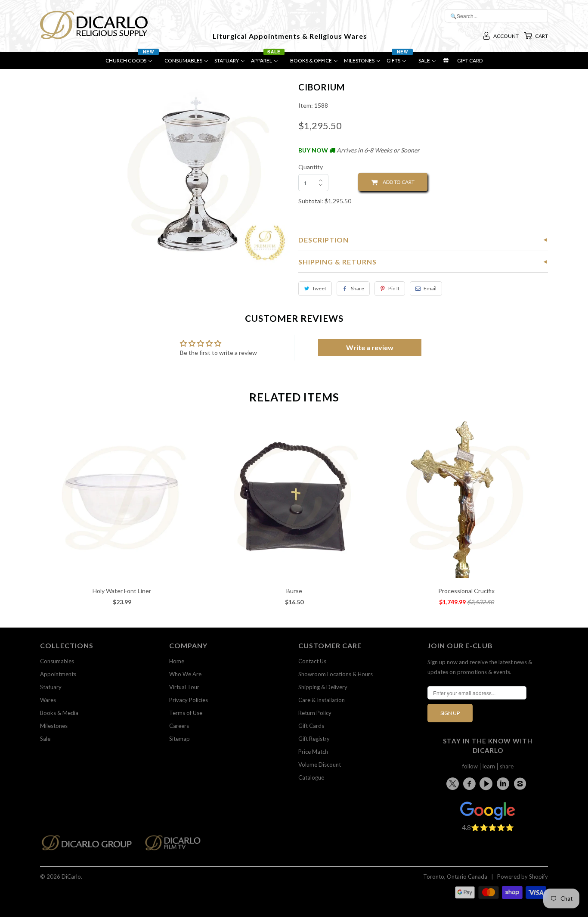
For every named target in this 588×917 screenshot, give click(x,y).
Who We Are (185, 674)
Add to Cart (396, 182)
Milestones (54, 725)
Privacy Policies (188, 699)
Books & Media (59, 712)
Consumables (57, 661)
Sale (45, 738)
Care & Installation (321, 699)
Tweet (319, 288)
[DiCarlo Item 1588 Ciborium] (196, 174)
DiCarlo (71, 876)
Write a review (369, 347)
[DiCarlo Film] (177, 845)
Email (430, 288)
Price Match (313, 751)
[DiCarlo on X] (453, 782)
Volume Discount (319, 764)
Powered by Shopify (522, 876)
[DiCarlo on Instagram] (521, 783)
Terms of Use (185, 712)
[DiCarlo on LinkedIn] (504, 783)
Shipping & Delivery (322, 687)
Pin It (393, 288)
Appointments (58, 674)
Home (176, 661)
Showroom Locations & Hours (335, 674)
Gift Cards (311, 725)
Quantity (310, 167)
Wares (48, 699)
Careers (179, 725)
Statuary (51, 687)
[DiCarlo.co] (91, 845)
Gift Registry (314, 738)
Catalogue (311, 777)
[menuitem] (132, 62)
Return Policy (314, 712)
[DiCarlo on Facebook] (470, 783)
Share (357, 288)
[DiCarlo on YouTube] (487, 783)
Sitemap (179, 738)
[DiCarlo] (94, 24)
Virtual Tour (184, 687)
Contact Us (312, 661)
